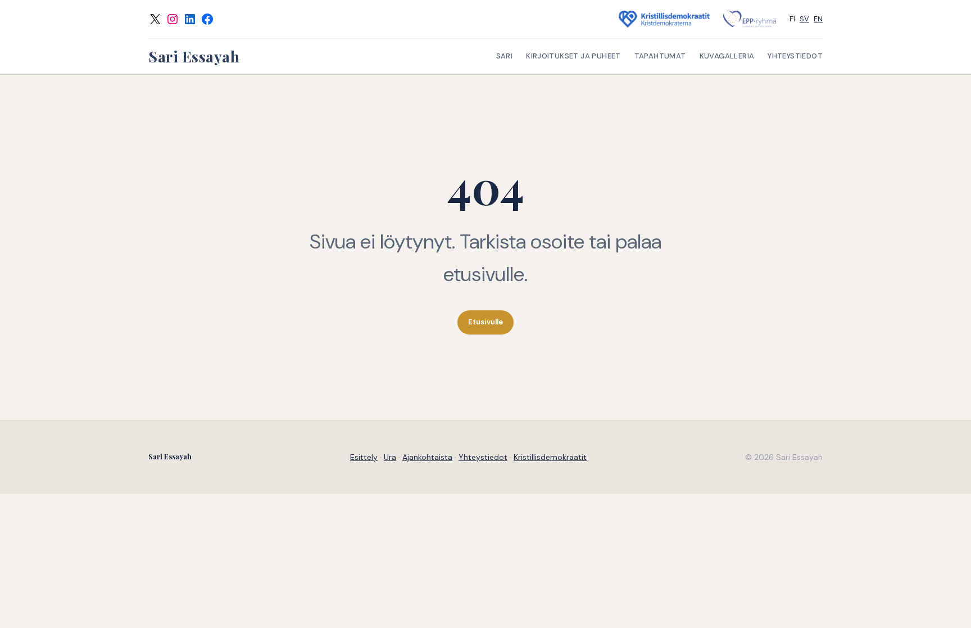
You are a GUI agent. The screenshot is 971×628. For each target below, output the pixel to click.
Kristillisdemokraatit (550, 457)
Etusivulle (485, 322)
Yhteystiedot (483, 457)
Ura (390, 457)
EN (818, 19)
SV (804, 19)
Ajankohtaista (427, 457)
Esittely (364, 457)
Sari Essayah (193, 56)
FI (792, 19)
